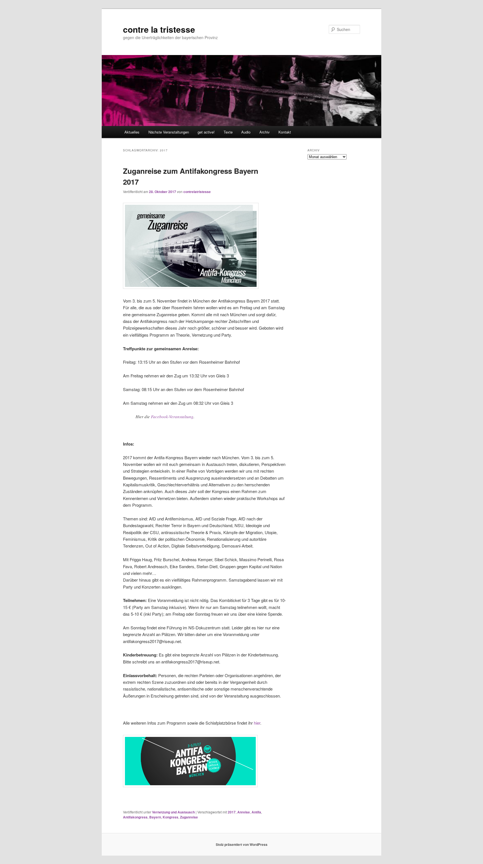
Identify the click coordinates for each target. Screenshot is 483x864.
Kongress (170, 817)
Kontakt (284, 132)
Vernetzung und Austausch (173, 812)
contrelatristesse (197, 191)
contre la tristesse (159, 29)
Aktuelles (131, 132)
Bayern (155, 817)
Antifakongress (135, 817)
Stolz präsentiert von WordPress (241, 844)
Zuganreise (189, 817)
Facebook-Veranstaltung (172, 416)
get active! (206, 132)
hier (257, 723)
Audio (245, 132)
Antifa (256, 812)
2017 (232, 812)
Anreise (243, 812)
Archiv (264, 132)
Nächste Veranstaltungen (168, 132)
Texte (228, 132)
